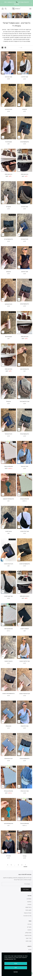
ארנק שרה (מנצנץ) (8, 661)
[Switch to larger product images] (5, 47)
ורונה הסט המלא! (24, 174)
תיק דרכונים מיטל (8, 434)
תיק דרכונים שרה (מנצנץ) (24, 693)
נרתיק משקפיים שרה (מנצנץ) (8, 693)
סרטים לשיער (28, 935)
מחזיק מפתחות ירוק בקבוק (8, 498)
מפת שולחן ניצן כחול (24, 823)
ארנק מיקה (8, 271)
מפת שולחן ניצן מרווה (24, 498)
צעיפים (29, 924)
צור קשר (29, 952)
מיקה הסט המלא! (24, 336)
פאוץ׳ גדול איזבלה (24, 726)
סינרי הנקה (28, 938)
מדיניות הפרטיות (8, 959)
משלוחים (29, 899)
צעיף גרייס (8, 855)
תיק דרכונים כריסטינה (8, 563)
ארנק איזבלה (8, 726)
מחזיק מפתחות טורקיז (8, 823)
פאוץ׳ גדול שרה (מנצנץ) (24, 661)
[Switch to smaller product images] (2, 47)
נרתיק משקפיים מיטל (24, 434)
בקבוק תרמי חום (8, 336)
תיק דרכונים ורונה (8, 109)
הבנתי (15, 963)
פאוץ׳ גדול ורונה (24, 76)
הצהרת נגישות (27, 913)
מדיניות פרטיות (27, 916)
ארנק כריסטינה (8, 531)
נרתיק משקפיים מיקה (24, 304)
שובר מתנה (28, 941)
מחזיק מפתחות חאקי (24, 369)
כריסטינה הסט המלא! (24, 596)
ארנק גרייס (8, 206)
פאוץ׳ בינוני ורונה (8, 76)
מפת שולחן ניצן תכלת (8, 791)
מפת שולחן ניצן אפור (8, 466)
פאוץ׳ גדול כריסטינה (24, 531)
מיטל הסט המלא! (8, 369)
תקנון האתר (28, 910)
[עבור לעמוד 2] (7, 865)
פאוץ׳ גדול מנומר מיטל (24, 401)
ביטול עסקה (28, 907)
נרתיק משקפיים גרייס (8, 239)
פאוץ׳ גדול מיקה (24, 271)
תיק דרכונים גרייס (24, 239)
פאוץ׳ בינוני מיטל (24, 466)
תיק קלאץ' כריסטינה (24, 628)
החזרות (29, 904)
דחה (16, 967)
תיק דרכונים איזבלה (8, 758)
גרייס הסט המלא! (8, 174)
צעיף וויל (24, 856)
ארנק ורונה (24, 109)
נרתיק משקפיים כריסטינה (24, 563)
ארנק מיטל (8, 401)
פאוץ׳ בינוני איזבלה (25, 791)
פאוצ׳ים (29, 927)
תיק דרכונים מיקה (8, 304)
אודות (29, 949)
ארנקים (29, 930)
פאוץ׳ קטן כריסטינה (8, 596)
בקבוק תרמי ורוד (8, 141)
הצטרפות (26, 889)
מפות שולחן (28, 932)
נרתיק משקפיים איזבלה (24, 758)
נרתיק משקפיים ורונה (24, 141)
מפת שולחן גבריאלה (8, 628)
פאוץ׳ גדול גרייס (24, 206)
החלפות (29, 902)
